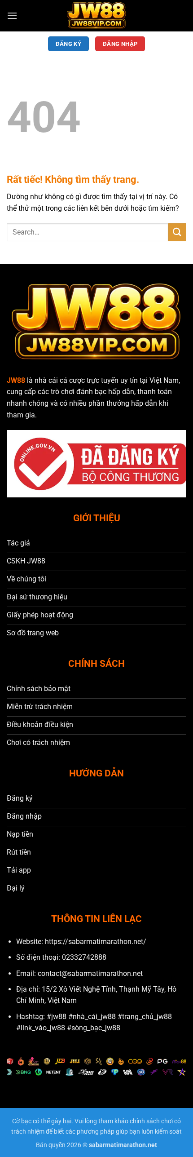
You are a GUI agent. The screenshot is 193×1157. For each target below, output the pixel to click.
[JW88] (96, 15)
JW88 (16, 380)
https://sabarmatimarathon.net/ (95, 941)
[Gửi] (177, 232)
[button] (12, 15)
